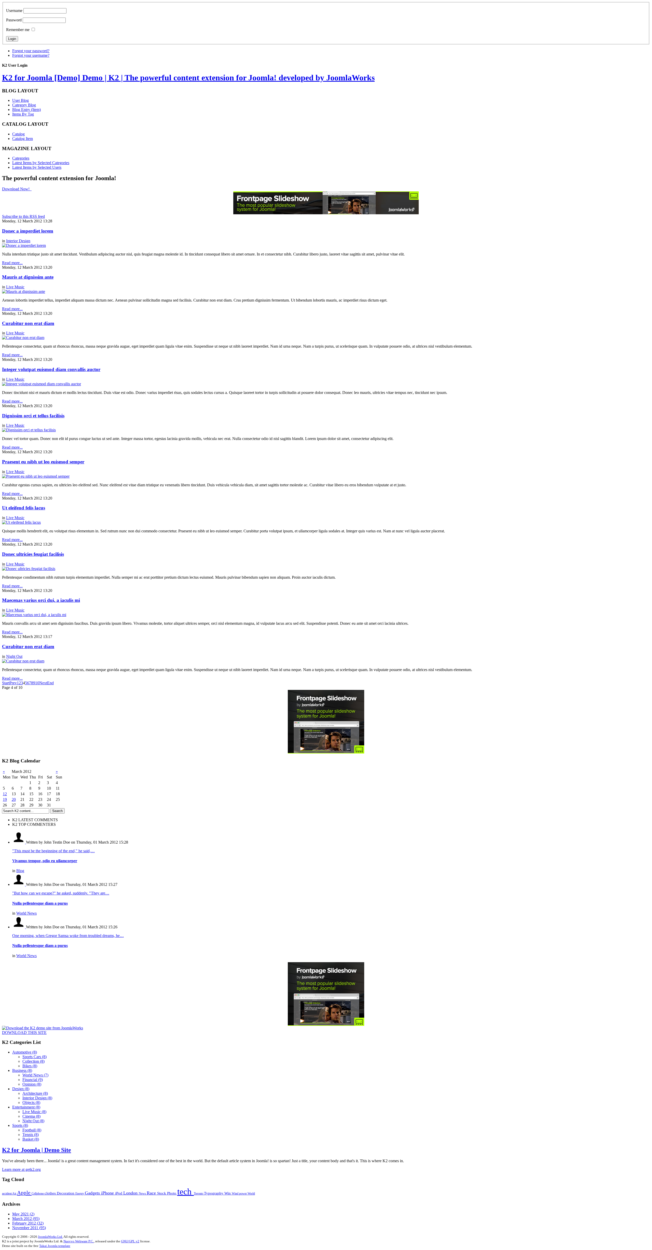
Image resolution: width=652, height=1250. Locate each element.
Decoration (66, 1193)
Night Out (14, 656)
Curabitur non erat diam (28, 323)
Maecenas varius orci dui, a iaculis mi (41, 600)
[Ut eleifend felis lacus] (21, 522)
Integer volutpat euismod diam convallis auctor (51, 369)
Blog (20, 871)
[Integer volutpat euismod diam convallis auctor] (41, 384)
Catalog (18, 134)
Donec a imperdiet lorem (27, 231)
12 (5, 794)
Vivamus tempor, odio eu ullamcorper (44, 861)
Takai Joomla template (54, 1246)
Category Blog (24, 105)
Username (14, 10)
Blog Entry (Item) (26, 109)
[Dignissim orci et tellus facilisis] (29, 430)
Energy (80, 1193)
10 (37, 683)
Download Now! (16, 189)
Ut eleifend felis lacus (23, 507)
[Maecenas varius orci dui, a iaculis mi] (34, 615)
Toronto (199, 1193)
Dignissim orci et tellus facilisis (33, 415)
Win (228, 1193)
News (143, 1193)
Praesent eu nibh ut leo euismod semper (43, 461)
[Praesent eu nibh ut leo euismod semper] (36, 476)
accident (7, 1193)
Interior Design (18, 241)
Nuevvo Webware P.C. (78, 1241)
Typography (214, 1193)
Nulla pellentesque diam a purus (40, 903)
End (50, 683)
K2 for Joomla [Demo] (188, 77)
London (131, 1193)
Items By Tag (23, 114)
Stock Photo (167, 1193)
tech (185, 1191)
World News (26, 913)
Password (14, 20)
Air (14, 1193)
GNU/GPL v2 (130, 1241)
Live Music (15, 287)
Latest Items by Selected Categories (40, 163)
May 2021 (23, 1214)
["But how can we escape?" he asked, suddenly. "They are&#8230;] (19, 884)
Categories (20, 158)
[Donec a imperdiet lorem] (24, 245)
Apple (24, 1193)
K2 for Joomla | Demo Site (36, 1150)
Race (152, 1193)
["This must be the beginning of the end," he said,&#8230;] (19, 842)
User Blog (20, 100)
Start (5, 683)
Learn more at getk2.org (21, 1169)
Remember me (18, 29)
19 (5, 799)
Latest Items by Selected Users (36, 167)
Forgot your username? (30, 55)
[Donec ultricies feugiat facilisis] (28, 568)
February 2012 (28, 1223)
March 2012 (25, 1218)
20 (14, 799)
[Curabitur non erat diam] (23, 337)
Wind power (240, 1193)
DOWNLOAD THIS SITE (24, 1032)
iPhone (108, 1193)
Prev (13, 683)
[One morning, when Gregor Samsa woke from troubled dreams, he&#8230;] (19, 927)
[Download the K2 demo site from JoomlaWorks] (42, 1028)
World (251, 1193)
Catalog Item (22, 138)
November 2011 (29, 1228)
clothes (51, 1193)
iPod (119, 1193)
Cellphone (38, 1193)
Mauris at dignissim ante (27, 277)
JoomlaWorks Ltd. (50, 1237)
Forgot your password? (30, 51)
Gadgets (93, 1193)
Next (43, 683)
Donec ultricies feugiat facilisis (33, 554)
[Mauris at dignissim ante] (23, 291)
